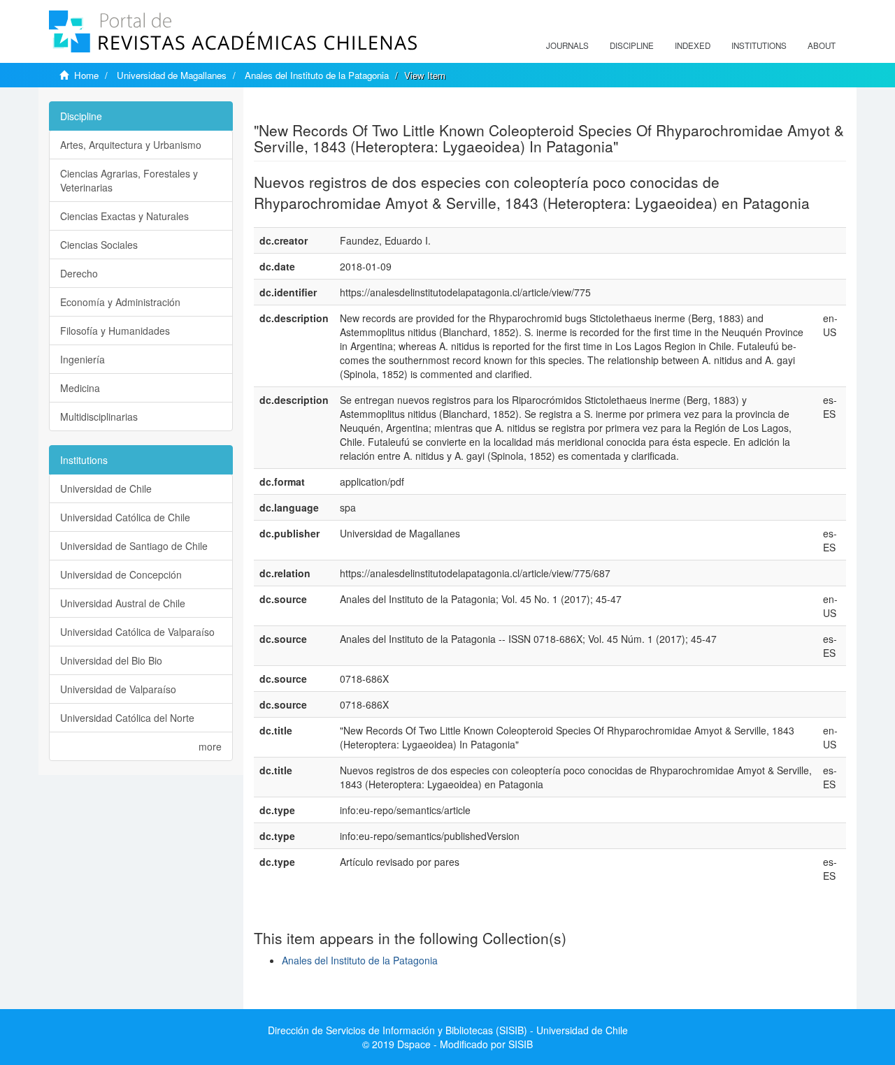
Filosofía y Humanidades (115, 331)
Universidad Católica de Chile (125, 517)
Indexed (692, 45)
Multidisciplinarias (99, 416)
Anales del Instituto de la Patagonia (317, 75)
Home (86, 75)
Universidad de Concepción (121, 574)
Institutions (759, 45)
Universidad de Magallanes (172, 75)
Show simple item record (308, 108)
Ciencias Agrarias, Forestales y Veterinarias (129, 180)
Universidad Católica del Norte (127, 718)
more (210, 746)
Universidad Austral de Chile (122, 603)
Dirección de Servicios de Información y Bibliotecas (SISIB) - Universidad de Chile (448, 1030)
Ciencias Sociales (99, 245)
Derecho (79, 273)
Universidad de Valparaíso (118, 689)
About (822, 45)
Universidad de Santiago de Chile (134, 546)
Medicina (80, 388)
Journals (567, 45)
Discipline (632, 45)
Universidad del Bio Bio (111, 660)
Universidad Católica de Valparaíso (137, 632)
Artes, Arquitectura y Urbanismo (130, 145)
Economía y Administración (120, 302)
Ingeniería (82, 359)
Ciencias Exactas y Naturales (124, 216)
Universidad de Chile (106, 488)
